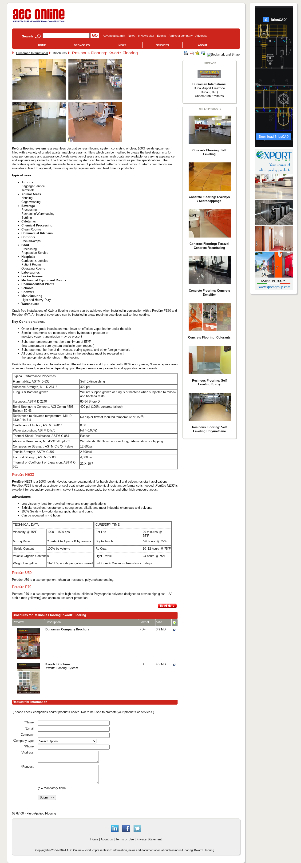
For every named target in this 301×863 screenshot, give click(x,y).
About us (107, 839)
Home (42, 45)
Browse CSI (82, 45)
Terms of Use (124, 839)
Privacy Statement (149, 839)
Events (161, 35)
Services (162, 45)
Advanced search (114, 35)
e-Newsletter (146, 35)
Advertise (201, 35)
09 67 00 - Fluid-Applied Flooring (34, 813)
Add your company (181, 35)
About (202, 45)
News (131, 35)
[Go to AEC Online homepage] (38, 22)
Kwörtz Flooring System (61, 666)
